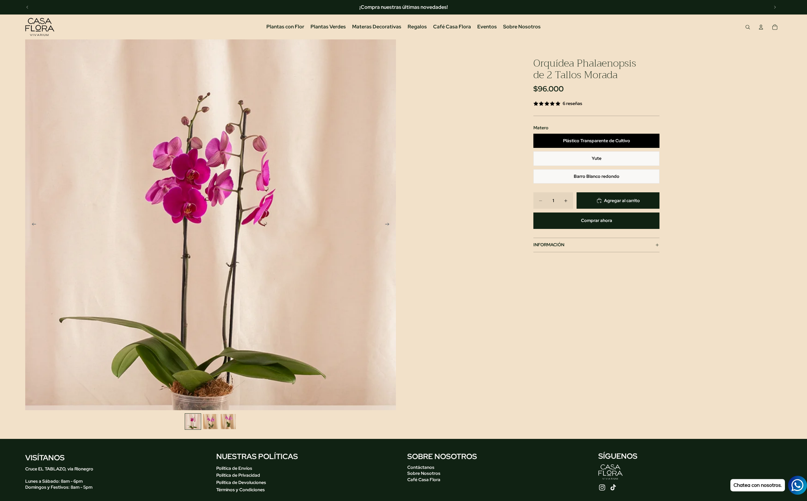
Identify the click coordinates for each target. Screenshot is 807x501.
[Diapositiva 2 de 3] (210, 421)
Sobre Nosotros (423, 473)
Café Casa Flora (423, 479)
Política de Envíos (234, 468)
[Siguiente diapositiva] (775, 7)
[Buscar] (748, 27)
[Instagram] (602, 487)
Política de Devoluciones (241, 482)
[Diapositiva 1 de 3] (192, 421)
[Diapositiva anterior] (27, 7)
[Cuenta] (761, 27)
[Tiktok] (613, 487)
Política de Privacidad (238, 475)
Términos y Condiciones (240, 489)
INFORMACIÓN (548, 245)
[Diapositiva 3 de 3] (228, 421)
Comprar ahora (596, 220)
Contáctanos (420, 467)
